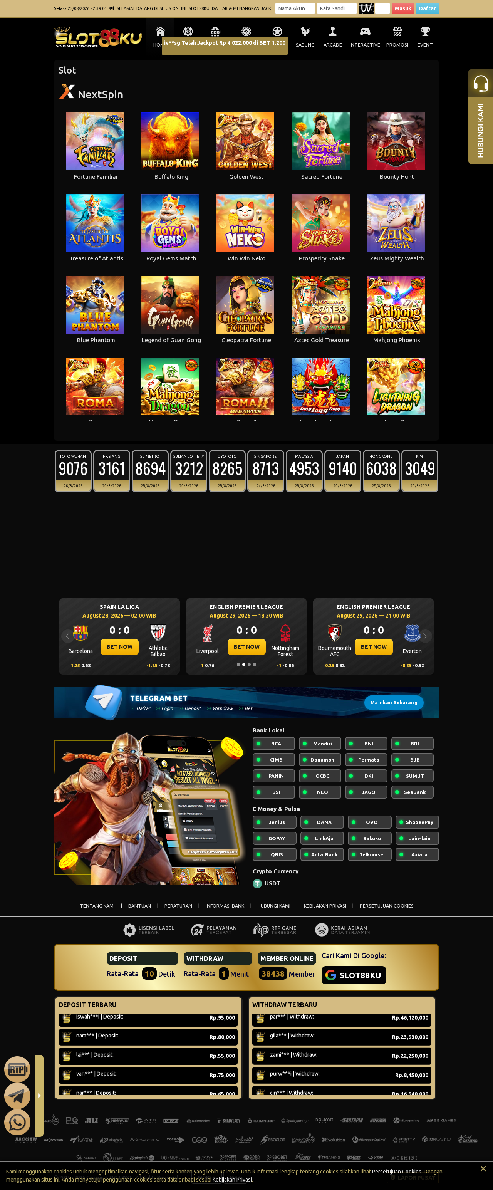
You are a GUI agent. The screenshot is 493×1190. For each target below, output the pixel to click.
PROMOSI (397, 44)
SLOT (216, 44)
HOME (160, 44)
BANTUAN (139, 905)
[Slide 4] (254, 664)
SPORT (277, 44)
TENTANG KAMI (97, 905)
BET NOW (119, 647)
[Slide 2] (243, 664)
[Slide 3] (249, 664)
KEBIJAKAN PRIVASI (325, 905)
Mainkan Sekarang (394, 702)
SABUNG (305, 44)
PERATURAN (178, 905)
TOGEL (188, 44)
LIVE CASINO (246, 44)
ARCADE (333, 44)
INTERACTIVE (365, 44)
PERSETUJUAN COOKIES (387, 905)
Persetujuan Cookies (396, 1171)
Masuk (403, 8)
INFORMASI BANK (225, 905)
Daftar (427, 8)
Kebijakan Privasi (232, 1180)
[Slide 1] (238, 664)
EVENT (425, 44)
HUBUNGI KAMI (274, 905)
